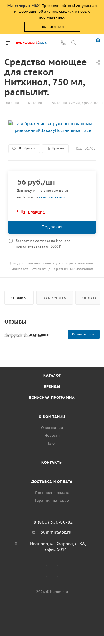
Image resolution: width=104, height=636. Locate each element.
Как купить (54, 298)
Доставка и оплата (52, 481)
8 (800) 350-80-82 (53, 522)
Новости (52, 435)
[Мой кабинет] (84, 43)
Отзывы (19, 298)
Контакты (51, 462)
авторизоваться (52, 197)
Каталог (52, 375)
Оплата (89, 298)
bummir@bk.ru (56, 532)
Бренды (52, 386)
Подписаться (52, 26)
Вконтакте (52, 571)
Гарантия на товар (52, 500)
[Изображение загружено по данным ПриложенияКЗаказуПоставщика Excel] (52, 126)
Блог (52, 443)
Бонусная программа (52, 397)
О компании (52, 416)
